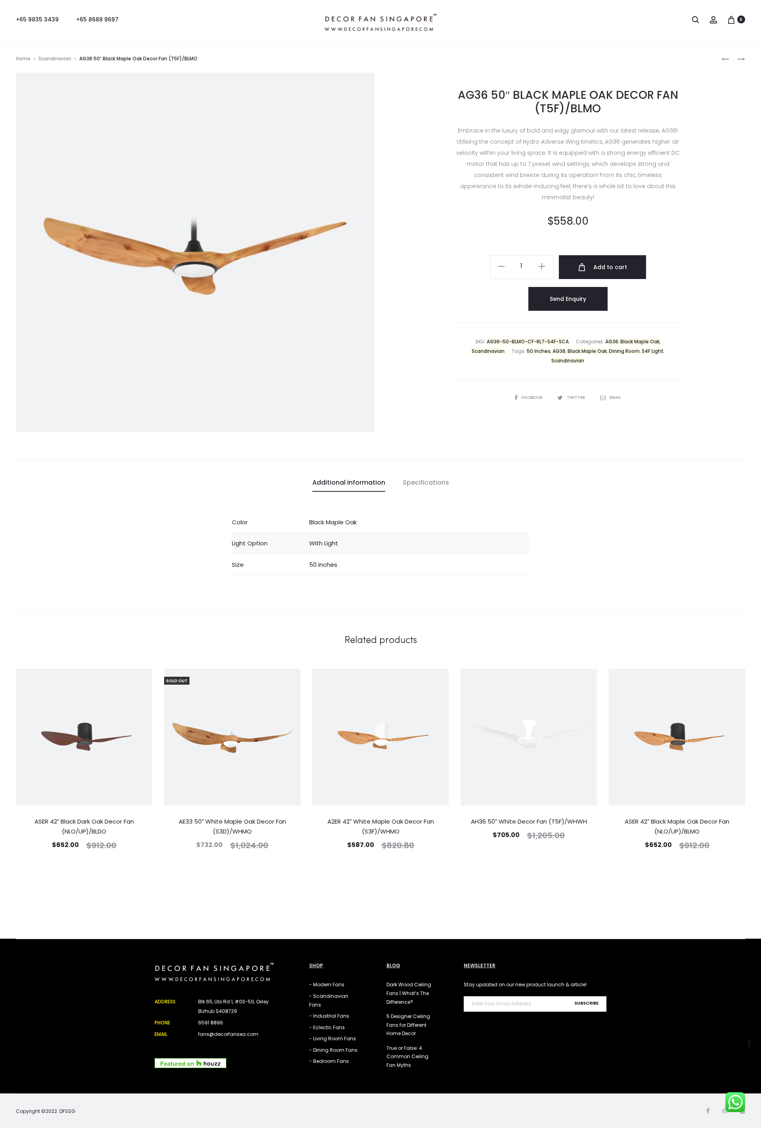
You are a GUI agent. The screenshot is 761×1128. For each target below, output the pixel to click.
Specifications (426, 482)
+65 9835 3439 (37, 19)
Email (615, 397)
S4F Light (652, 351)
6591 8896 (210, 1022)
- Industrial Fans (329, 1016)
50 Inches (539, 351)
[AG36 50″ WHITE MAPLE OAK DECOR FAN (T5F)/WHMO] (737, 58)
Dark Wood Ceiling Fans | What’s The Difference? (408, 993)
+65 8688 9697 (97, 19)
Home (23, 58)
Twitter (576, 397)
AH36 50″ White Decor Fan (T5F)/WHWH (529, 821)
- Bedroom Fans (329, 1061)
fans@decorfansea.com (228, 1034)
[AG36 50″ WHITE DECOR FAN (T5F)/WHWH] (725, 58)
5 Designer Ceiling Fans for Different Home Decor (408, 1025)
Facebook (533, 397)
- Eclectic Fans (327, 1027)
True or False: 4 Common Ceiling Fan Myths (407, 1056)
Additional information (348, 482)
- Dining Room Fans (333, 1050)
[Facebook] (707, 1111)
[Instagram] (725, 1111)
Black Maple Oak (640, 341)
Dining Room (624, 351)
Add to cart (609, 267)
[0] (731, 19)
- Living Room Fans (332, 1038)
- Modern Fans (326, 984)
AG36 (611, 341)
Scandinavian (54, 58)
